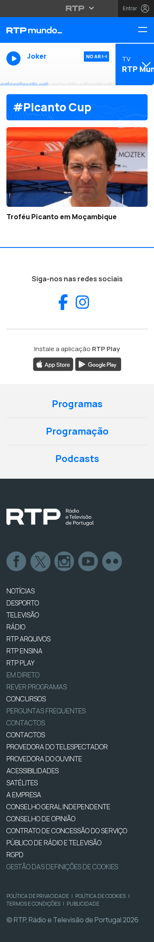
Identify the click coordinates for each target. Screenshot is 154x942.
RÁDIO (15, 627)
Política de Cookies (100, 896)
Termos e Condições (33, 903)
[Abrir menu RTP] (77, 8)
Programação (77, 431)
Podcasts (77, 458)
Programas (77, 403)
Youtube (88, 561)
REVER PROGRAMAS (36, 687)
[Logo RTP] (50, 517)
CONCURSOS (26, 699)
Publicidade (83, 903)
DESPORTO (22, 603)
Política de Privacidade (37, 896)
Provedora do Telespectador (57, 746)
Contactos (25, 722)
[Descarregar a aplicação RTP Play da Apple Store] (53, 363)
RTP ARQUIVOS (28, 639)
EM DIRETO (22, 675)
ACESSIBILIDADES (32, 770)
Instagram (64, 561)
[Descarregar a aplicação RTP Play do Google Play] (98, 363)
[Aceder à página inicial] (51, 30)
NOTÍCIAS (20, 591)
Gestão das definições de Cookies (62, 866)
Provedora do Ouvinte (44, 758)
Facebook (16, 561)
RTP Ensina (24, 651)
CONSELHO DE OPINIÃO (40, 818)
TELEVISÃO (22, 615)
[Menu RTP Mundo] (146, 30)
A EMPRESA (23, 794)
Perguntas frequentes (46, 710)
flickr (112, 561)
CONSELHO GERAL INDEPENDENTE (58, 806)
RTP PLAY (20, 663)
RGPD (15, 854)
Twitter (40, 561)
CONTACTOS (25, 734)
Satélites (22, 782)
